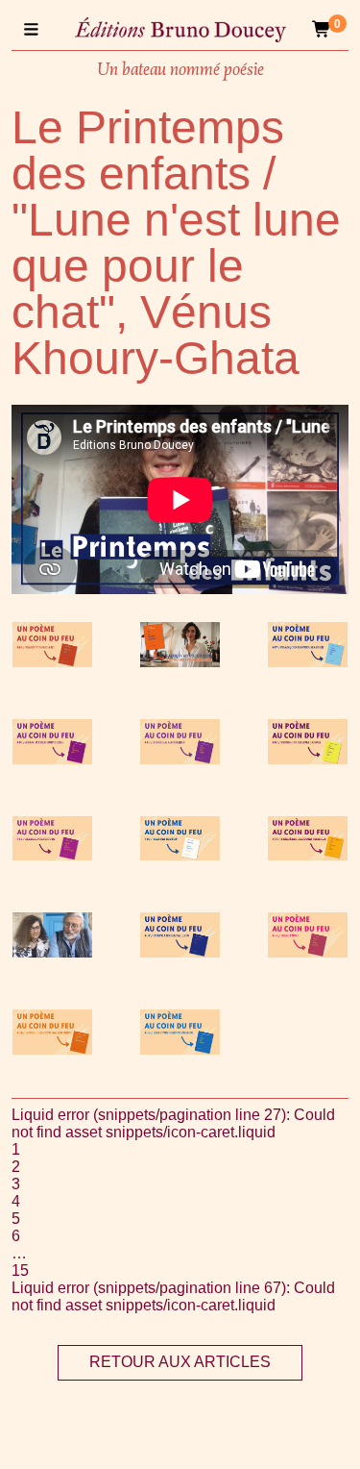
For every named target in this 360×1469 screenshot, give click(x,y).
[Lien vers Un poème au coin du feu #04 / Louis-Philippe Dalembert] (52, 1049)
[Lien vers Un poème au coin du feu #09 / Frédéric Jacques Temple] (308, 855)
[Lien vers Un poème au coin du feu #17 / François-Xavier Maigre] (308, 662)
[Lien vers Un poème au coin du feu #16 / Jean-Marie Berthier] (52, 759)
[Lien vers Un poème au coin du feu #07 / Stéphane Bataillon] (180, 952)
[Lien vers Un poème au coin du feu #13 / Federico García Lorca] (308, 759)
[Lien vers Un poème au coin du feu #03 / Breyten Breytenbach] (180, 1049)
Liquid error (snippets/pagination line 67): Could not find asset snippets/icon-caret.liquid (173, 1296)
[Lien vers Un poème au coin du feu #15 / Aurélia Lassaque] (180, 759)
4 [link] (16, 1201)
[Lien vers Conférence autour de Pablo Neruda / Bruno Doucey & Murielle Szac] (52, 952)
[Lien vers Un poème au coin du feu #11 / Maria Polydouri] (52, 855)
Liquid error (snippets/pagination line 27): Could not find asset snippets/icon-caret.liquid (173, 1123)
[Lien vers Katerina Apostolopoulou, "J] (180, 662)
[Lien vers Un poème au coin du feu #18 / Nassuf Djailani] (52, 662)
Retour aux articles (180, 1362)
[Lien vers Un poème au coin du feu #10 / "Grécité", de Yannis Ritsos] (180, 855)
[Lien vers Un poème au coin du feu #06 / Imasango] (308, 952)
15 (20, 1270)
